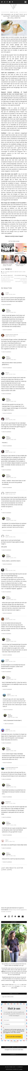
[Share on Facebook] (5, 269)
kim (6, 569)
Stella (7, 372)
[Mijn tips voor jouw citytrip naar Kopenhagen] (7, 259)
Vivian (7, 450)
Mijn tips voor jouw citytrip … (7, 265)
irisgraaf (8, 801)
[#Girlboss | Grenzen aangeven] (20, 247)
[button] (26, 2)
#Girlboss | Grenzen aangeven (20, 253)
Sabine (7, 660)
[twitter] (2, 2)
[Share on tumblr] (9, 269)
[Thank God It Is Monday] (14, 4)
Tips (6, 273)
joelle (7, 535)
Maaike (7, 618)
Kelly (6, 840)
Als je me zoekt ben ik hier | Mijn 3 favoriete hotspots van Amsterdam (7, 278)
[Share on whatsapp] (11, 269)
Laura (7, 292)
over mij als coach (10, 986)
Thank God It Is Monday (16, 1066)
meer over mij (17, 984)
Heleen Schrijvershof (11, 334)
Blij (4, 271)
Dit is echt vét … (8, 252)
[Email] (23, 916)
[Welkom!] (14, 943)
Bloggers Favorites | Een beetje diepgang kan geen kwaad (20, 279)
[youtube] (9, 2)
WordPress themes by (14, 1069)
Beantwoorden (7, 304)
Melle (7, 676)
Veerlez (7, 729)
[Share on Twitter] (7, 269)
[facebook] (7, 2)
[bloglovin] (12, 2)
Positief (12, 271)
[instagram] (4, 2)
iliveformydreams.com (11, 767)
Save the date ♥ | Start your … (20, 265)
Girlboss (7, 271)
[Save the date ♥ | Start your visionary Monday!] (20, 259)
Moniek (7, 418)
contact (22, 986)
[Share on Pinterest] (8, 269)
